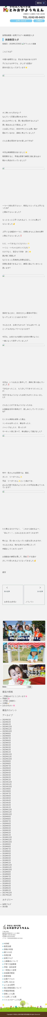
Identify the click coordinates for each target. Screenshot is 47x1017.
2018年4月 (6, 883)
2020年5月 (6, 826)
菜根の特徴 (8, 949)
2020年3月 (6, 830)
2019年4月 (6, 856)
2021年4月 (6, 800)
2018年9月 (6, 872)
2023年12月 (7, 727)
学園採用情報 (9, 991)
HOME (6, 944)
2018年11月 (7, 867)
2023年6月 (6, 740)
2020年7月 (6, 821)
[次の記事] (34, 586)
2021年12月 (7, 782)
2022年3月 (6, 775)
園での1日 (8, 952)
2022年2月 (6, 777)
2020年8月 (6, 819)
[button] (41, 3)
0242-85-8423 (11, 935)
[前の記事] (13, 586)
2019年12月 (7, 837)
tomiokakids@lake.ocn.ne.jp (15, 938)
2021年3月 (6, 803)
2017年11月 (7, 895)
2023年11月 (7, 729)
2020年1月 (6, 835)
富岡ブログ (6, 904)
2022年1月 (6, 780)
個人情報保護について (13, 988)
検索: (4, 687)
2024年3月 (6, 720)
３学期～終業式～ (9, 701)
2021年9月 (6, 789)
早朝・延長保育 (10, 967)
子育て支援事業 (10, 964)
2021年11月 (7, 784)
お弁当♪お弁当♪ (10, 602)
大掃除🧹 (6, 703)
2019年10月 (7, 842)
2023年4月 (6, 745)
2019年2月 (6, 860)
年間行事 (7, 955)
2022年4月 (6, 773)
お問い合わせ (21, 21)
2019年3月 (6, 858)
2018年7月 (6, 876)
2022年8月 (6, 763)
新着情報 (7, 976)
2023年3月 (6, 747)
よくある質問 (9, 985)
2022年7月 (6, 766)
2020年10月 (7, 814)
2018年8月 (6, 874)
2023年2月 (6, 750)
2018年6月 (6, 879)
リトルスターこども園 (13, 1000)
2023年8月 (6, 736)
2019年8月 (6, 846)
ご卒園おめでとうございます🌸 (14, 696)
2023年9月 (6, 733)
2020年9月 (6, 816)
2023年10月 (7, 731)
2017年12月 (7, 893)
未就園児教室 (9, 973)
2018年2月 (6, 888)
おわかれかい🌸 (8, 705)
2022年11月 (7, 757)
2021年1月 (6, 807)
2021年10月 (7, 786)
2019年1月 (6, 863)
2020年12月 (7, 810)
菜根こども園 (9, 994)
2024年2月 (6, 722)
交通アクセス (9, 979)
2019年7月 (6, 849)
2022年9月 (6, 761)
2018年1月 (6, 890)
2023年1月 (6, 752)
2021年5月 (6, 798)
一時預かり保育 (10, 970)
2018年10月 (7, 870)
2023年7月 (6, 738)
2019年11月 (7, 840)
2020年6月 (6, 823)
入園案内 (39, 21)
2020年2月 (6, 833)
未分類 (5, 907)
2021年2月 (6, 805)
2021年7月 (6, 793)
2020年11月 (7, 812)
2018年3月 (6, 886)
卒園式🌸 (6, 699)
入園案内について (11, 961)
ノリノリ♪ (29, 602)
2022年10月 (7, 759)
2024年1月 (6, 724)
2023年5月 (6, 743)
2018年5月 (6, 881)
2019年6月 (6, 851)
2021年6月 (6, 796)
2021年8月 (6, 791)
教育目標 (7, 946)
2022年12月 (7, 754)
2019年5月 (6, 853)
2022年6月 (6, 768)
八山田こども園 (10, 997)
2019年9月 (6, 844)
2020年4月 (6, 828)
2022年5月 (6, 770)
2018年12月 (7, 865)
